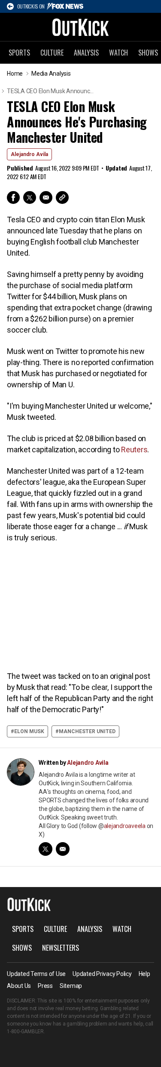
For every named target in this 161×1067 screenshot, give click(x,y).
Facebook (13, 197)
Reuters (134, 449)
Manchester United (87, 731)
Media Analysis (51, 73)
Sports (19, 52)
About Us (19, 985)
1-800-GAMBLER (25, 1032)
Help (144, 973)
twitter (45, 849)
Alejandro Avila (29, 154)
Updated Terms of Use (36, 973)
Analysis (86, 52)
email (63, 849)
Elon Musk (29, 731)
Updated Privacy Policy (102, 973)
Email (45, 197)
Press (45, 985)
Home (15, 73)
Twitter (29, 197)
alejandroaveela (125, 825)
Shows (22, 948)
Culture (52, 52)
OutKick (81, 27)
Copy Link (62, 197)
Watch (118, 52)
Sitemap (71, 985)
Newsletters (60, 948)
